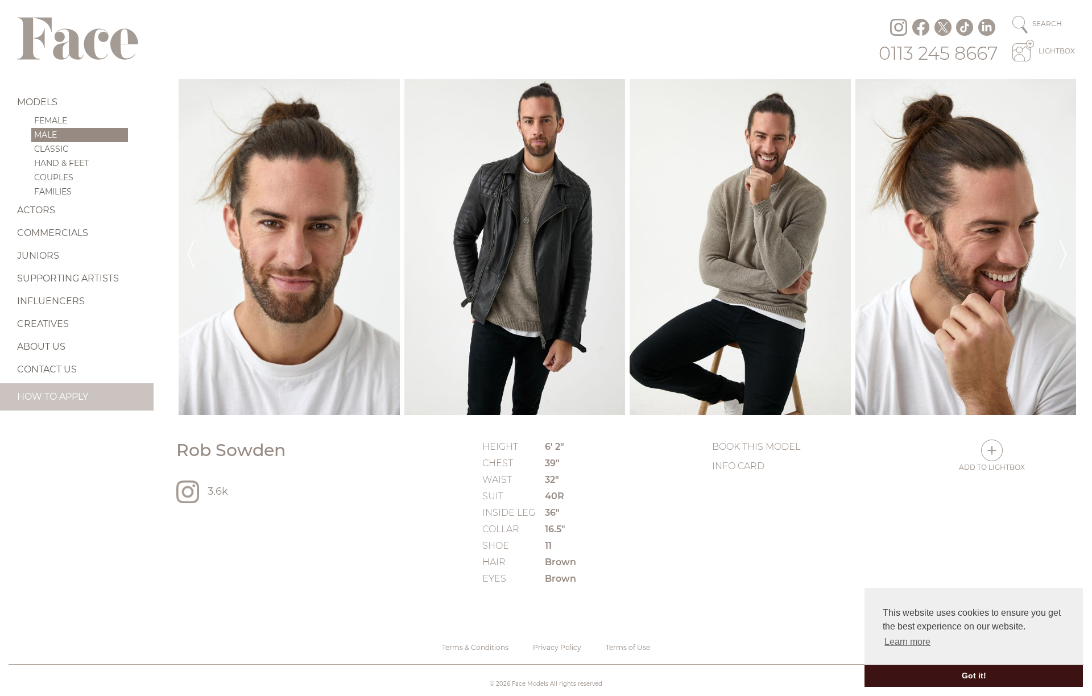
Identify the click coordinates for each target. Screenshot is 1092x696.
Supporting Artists (68, 278)
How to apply (52, 396)
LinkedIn (986, 27)
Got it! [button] (974, 675)
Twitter (943, 27)
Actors (36, 210)
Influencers (51, 301)
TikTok (964, 27)
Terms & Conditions (475, 647)
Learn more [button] (907, 642)
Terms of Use (628, 647)
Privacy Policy (557, 647)
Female (50, 120)
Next (1063, 247)
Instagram (898, 27)
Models (37, 102)
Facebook (920, 27)
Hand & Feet (61, 163)
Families (53, 192)
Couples (53, 177)
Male (45, 135)
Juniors (38, 255)
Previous (191, 247)
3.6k (218, 491)
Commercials (52, 232)
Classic (51, 149)
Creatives (43, 323)
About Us (41, 346)
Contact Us (47, 369)
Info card (738, 466)
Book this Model (756, 446)
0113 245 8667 (938, 53)
